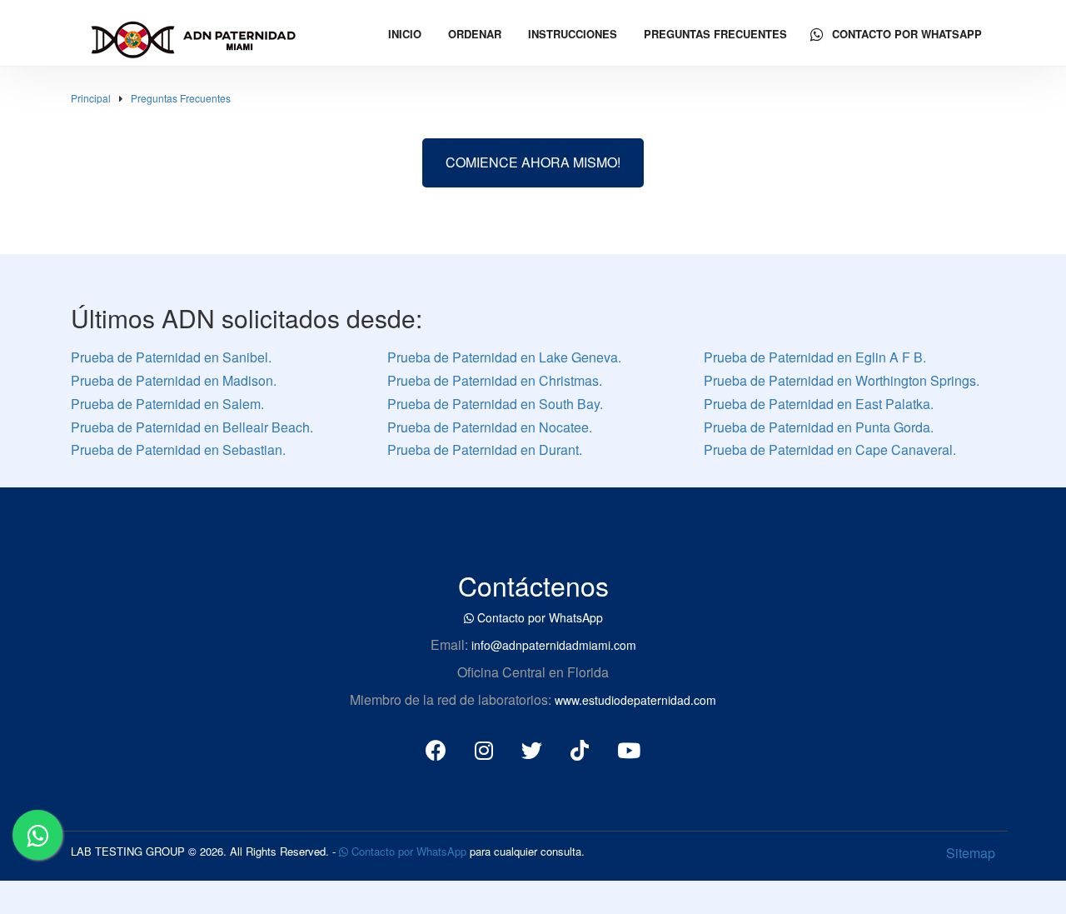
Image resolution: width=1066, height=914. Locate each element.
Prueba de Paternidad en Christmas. (494, 380)
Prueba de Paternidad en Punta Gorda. (819, 427)
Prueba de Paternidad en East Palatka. (819, 403)
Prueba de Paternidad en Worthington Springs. (841, 380)
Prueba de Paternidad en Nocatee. (489, 427)
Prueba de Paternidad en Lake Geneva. (504, 357)
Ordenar (474, 34)
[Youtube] (628, 749)
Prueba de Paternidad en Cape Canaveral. (830, 449)
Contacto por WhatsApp (905, 34)
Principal (91, 98)
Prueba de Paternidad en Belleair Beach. (192, 427)
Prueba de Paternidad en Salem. (167, 403)
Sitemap (970, 852)
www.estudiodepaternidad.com (635, 700)
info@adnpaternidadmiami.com (553, 645)
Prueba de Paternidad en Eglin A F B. (815, 357)
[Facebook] (436, 749)
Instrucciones (572, 34)
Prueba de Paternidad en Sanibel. (171, 357)
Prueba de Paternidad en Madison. (173, 380)
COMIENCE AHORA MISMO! (533, 162)
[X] (531, 749)
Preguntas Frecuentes (715, 34)
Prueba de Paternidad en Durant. (484, 449)
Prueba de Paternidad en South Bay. (495, 403)
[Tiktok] (579, 749)
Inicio (404, 34)
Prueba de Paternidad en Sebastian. (178, 449)
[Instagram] (484, 749)
